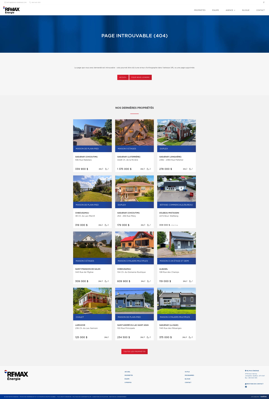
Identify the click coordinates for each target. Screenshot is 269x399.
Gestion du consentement (117, 396)
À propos (128, 382)
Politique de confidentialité (82, 396)
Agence (229, 10)
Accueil (123, 77)
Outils (187, 371)
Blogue (245, 10)
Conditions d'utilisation (100, 396)
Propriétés (199, 10)
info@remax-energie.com (16, 2)
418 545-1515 (36, 2)
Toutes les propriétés (134, 351)
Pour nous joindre (140, 77)
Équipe (215, 10)
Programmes (189, 375)
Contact (260, 10)
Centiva (263, 396)
